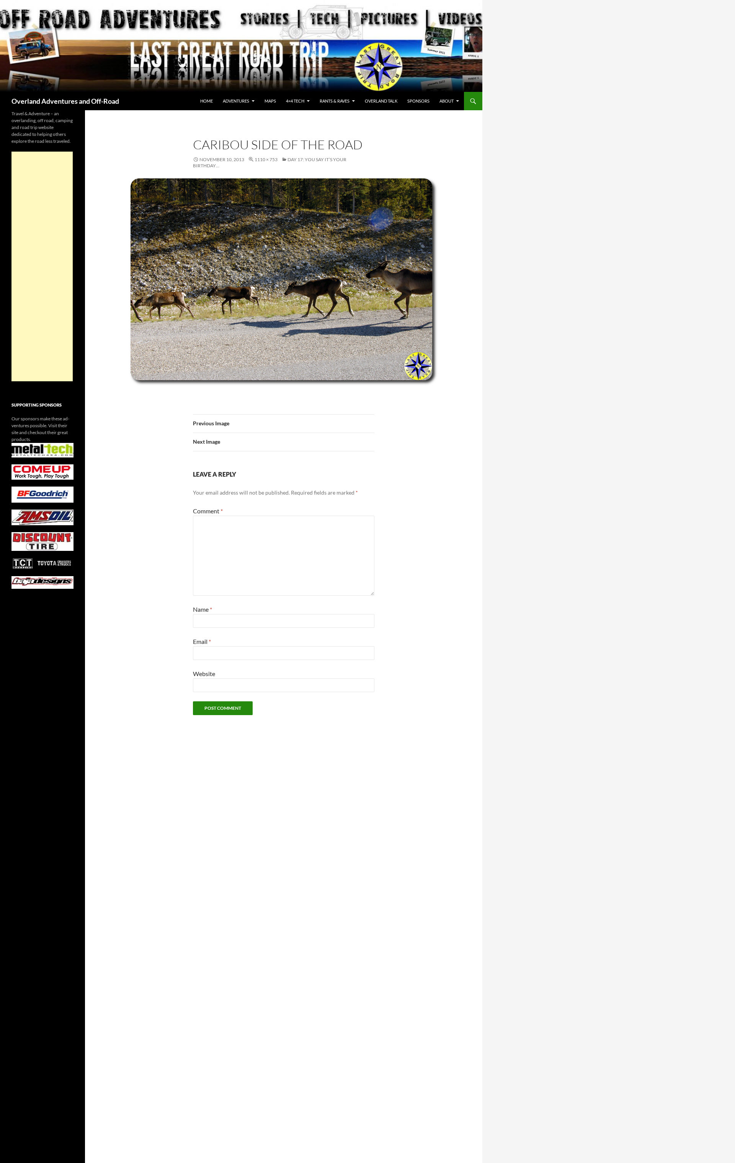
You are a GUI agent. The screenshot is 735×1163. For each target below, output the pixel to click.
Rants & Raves (335, 100)
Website (204, 673)
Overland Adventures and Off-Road (65, 101)
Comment (208, 511)
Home (206, 100)
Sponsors (418, 100)
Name (202, 609)
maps (270, 100)
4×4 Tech (295, 100)
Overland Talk (381, 100)
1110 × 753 (266, 159)
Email (202, 641)
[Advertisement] (42, 266)
